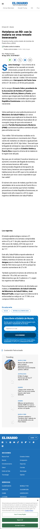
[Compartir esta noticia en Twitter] (20, 60)
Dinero (20, 387)
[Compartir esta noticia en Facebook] (15, 60)
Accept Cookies (20, 525)
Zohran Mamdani (8, 8)
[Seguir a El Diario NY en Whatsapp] (34, 442)
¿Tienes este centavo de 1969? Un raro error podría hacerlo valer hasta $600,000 (26, 392)
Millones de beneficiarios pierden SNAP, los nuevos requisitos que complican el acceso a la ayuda (26, 405)
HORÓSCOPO (24, 493)
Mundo (12, 27)
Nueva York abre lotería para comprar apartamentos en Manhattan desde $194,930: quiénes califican (26, 366)
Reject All (20, 520)
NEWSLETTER (24, 486)
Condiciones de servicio (26, 341)
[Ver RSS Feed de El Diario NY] (2, 446)
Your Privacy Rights (20, 514)
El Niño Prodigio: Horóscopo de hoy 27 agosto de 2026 (25, 377)
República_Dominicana (21, 310)
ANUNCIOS (23, 497)
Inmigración (23, 460)
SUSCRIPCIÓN (24, 489)
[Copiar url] (30, 60)
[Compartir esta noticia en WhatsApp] (10, 60)
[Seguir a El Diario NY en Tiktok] (18, 442)
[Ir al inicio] (9, 438)
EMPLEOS (5, 489)
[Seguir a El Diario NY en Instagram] (10, 442)
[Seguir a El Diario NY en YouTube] (14, 442)
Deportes (23, 464)
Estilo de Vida (6, 471)
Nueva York (22, 360)
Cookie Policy (29, 510)
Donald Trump (22, 8)
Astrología (22, 374)
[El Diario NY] (20, 3)
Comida (22, 467)
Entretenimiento (7, 464)
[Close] (38, 500)
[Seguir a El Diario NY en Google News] (22, 442)
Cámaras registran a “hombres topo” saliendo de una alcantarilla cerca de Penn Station (27, 419)
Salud (6, 310)
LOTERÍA (4, 497)
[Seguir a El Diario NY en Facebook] (2, 442)
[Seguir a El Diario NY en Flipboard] (26, 442)
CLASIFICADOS (6, 486)
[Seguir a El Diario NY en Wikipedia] (30, 442)
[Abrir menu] (3, 4)
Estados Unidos (24, 456)
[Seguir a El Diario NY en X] (6, 442)
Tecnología (5, 475)
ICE (32, 8)
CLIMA (4, 493)
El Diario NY (5, 27)
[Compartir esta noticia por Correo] (25, 60)
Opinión (22, 475)
